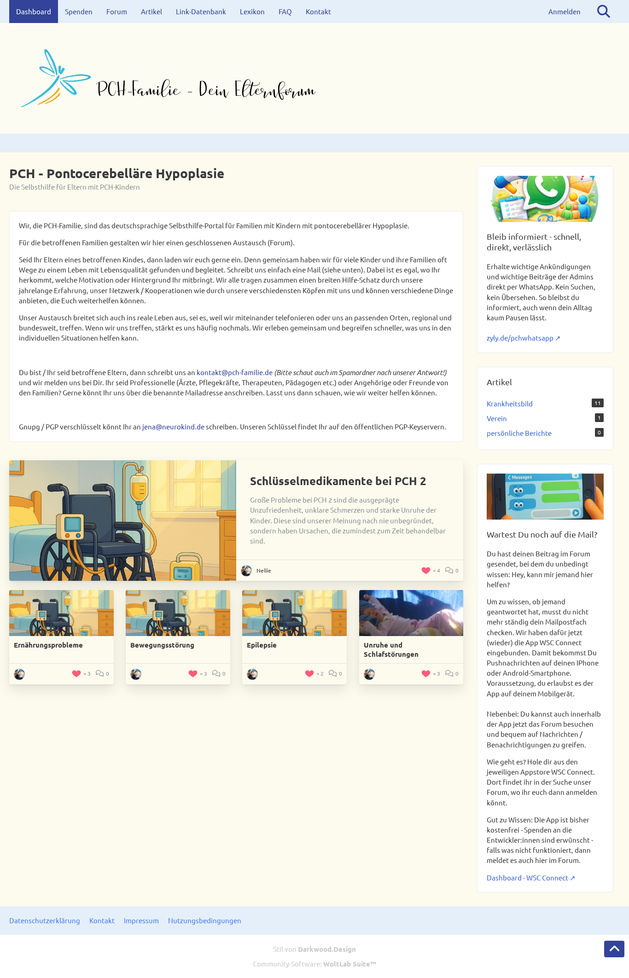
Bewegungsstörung (162, 644)
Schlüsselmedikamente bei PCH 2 (338, 481)
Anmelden (564, 11)
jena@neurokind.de (173, 426)
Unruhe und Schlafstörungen (391, 649)
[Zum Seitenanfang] (614, 949)
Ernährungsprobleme (48, 644)
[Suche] (604, 11)
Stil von (314, 948)
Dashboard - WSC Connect (527, 877)
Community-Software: (314, 963)
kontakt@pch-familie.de (235, 372)
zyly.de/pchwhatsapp (520, 337)
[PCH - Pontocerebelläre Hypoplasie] (314, 78)
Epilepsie (262, 644)
